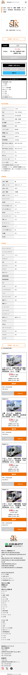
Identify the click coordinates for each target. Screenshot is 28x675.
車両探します (4, 585)
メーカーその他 (6, 639)
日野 (4, 622)
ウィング (5, 591)
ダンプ (4, 603)
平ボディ (5, 597)
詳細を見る (20, 393)
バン (4, 593)
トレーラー (5, 607)
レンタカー (4, 586)
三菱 (4, 626)
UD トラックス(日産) (7, 628)
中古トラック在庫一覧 (6, 589)
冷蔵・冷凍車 (6, 595)
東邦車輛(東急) (6, 631)
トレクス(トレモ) (7, 633)
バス (4, 609)
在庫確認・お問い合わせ (13, 39)
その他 (4, 616)
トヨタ (4, 635)
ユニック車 (5, 599)
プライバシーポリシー (8, 578)
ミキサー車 (5, 612)
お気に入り (7, 393)
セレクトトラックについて (7, 572)
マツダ (4, 637)
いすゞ (4, 624)
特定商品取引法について (8, 580)
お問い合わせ (6, 576)
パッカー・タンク (7, 614)
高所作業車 (5, 610)
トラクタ (5, 605)
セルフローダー (6, 601)
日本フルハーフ (6, 630)
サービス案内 (6, 574)
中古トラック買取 (5, 583)
